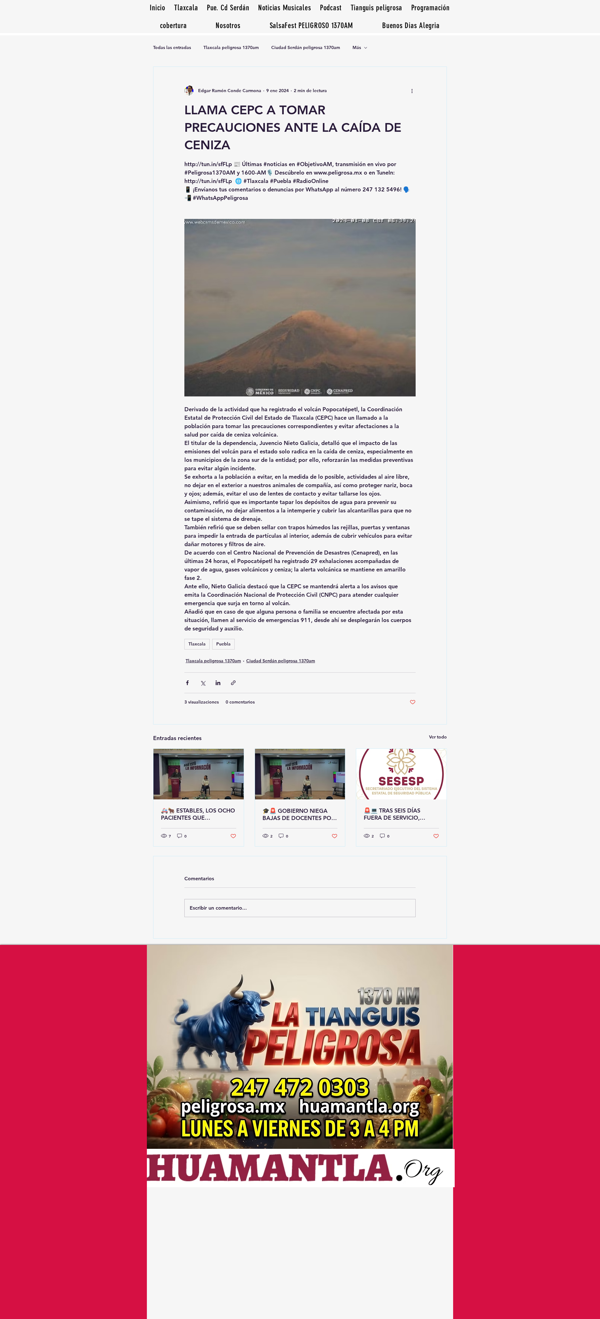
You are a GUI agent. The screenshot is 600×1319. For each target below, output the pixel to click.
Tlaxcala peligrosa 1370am (231, 47)
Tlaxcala (197, 644)
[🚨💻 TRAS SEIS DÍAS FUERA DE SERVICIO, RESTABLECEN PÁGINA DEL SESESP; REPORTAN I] (401, 774)
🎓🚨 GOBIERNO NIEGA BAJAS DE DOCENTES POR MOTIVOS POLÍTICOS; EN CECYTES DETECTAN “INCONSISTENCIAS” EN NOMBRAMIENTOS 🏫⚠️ (298, 814)
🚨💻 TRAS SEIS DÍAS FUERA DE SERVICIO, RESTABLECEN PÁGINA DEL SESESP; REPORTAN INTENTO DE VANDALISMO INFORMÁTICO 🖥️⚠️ (400, 814)
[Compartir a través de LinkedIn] (218, 683)
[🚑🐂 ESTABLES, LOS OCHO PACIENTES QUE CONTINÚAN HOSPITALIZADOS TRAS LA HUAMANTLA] (198, 774)
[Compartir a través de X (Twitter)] (203, 683)
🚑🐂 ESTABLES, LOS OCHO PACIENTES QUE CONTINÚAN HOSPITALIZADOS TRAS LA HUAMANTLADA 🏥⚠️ (198, 814)
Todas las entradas (172, 47)
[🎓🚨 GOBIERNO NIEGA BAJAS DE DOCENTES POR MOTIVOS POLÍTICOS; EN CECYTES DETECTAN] (300, 774)
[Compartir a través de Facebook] (187, 683)
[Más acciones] (412, 90)
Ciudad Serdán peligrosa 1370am (305, 47)
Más (356, 47)
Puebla (223, 644)
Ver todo (438, 737)
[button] (411, 25)
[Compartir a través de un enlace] (233, 683)
